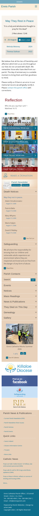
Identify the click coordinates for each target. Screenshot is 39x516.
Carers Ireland (8, 441)
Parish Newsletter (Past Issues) (14, 422)
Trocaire (6, 450)
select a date (25, 40)
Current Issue (16, 185)
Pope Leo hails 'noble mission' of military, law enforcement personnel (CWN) (17, 465)
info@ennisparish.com (17, 501)
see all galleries (14, 357)
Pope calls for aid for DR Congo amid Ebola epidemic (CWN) (16, 471)
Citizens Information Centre (13, 445)
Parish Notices (8, 427)
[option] (19, 337)
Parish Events (8, 431)
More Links (7, 454)
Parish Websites (18, 505)
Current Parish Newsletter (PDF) (14, 418)
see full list (30, 238)
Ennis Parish (8, 6)
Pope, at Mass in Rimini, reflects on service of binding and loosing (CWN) (17, 477)
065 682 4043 (12, 498)
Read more (11, 114)
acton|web (8, 507)
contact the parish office (17, 88)
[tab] (20, 191)
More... (5, 483)
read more (9, 268)
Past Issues (25, 185)
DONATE (20, 2)
